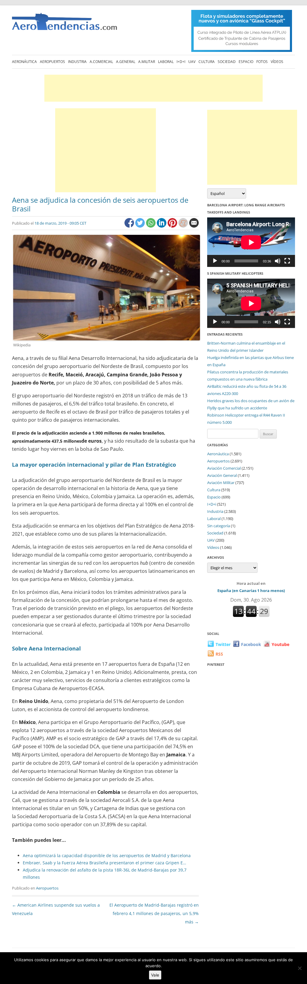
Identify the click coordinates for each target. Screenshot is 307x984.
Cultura (206, 61)
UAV (191, 61)
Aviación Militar (220, 482)
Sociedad (227, 61)
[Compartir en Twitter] (140, 226)
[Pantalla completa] (287, 261)
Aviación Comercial (224, 468)
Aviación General (222, 475)
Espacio (246, 61)
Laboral (166, 61)
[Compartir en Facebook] (129, 226)
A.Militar (146, 61)
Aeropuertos (52, 61)
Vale (155, 975)
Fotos (262, 61)
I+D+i (181, 61)
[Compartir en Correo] (194, 226)
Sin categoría (218, 525)
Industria (77, 61)
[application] (251, 242)
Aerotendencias (64, 24)
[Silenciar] (278, 261)
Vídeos (277, 61)
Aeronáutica (24, 61)
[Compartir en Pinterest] (173, 226)
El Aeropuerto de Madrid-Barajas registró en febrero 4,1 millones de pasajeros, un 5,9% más (154, 913)
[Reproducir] (215, 261)
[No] (300, 968)
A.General (125, 61)
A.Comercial (101, 61)
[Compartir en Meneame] (183, 226)
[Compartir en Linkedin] (162, 226)
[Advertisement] (153, 88)
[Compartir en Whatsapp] (151, 226)
